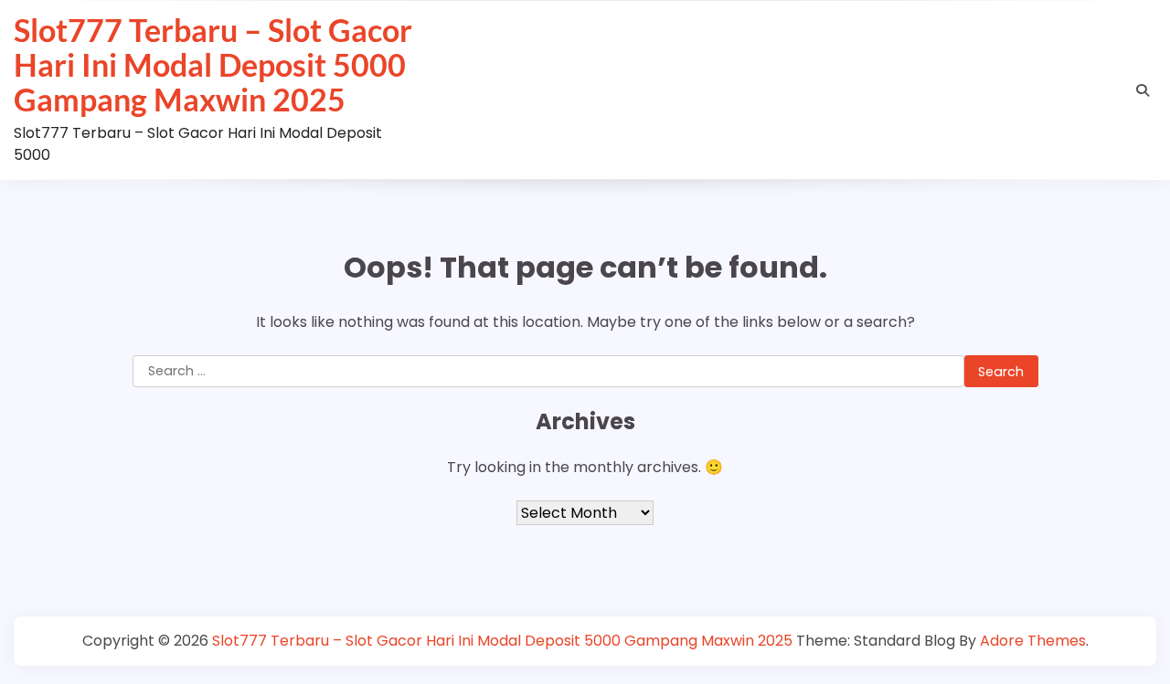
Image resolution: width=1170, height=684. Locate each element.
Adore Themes (1033, 640)
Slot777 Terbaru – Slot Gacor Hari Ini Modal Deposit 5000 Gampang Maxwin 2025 (213, 65)
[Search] (1142, 90)
